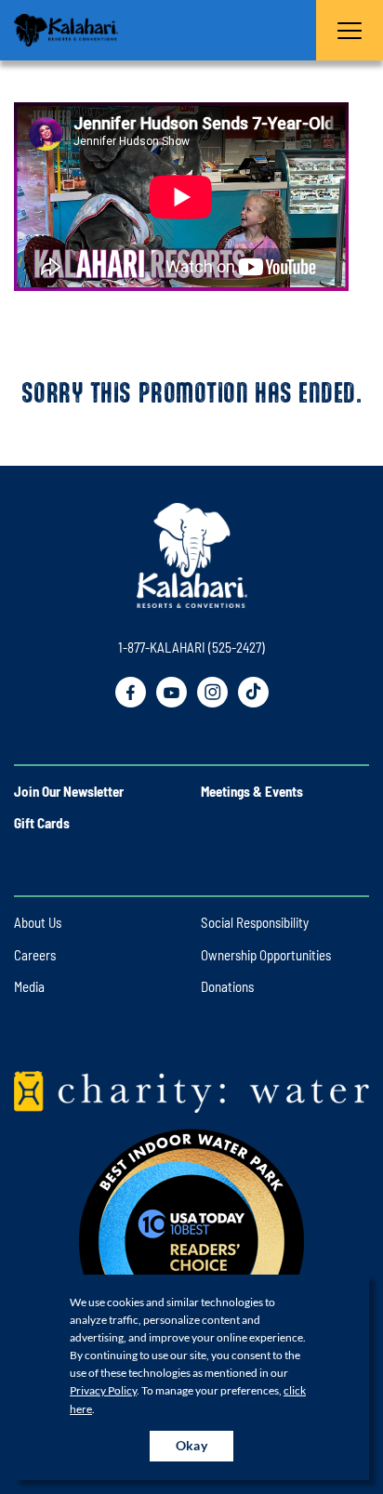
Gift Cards (42, 822)
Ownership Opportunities (266, 954)
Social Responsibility (255, 922)
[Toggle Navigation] (349, 30)
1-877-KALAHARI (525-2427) (191, 647)
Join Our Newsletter (69, 791)
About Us (37, 922)
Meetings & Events (252, 791)
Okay (192, 1445)
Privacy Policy (103, 1390)
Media (29, 986)
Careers (35, 954)
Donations (227, 986)
